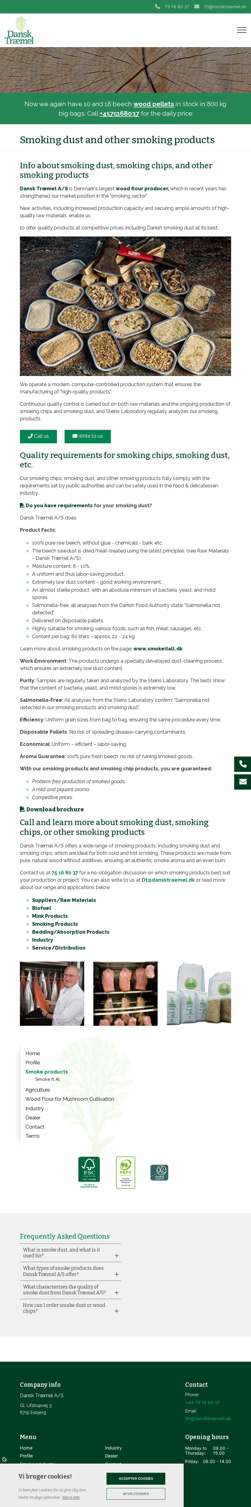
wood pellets (153, 104)
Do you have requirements (59, 505)
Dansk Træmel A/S (44, 189)
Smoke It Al (47, 1079)
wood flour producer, (142, 189)
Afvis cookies (136, 1494)
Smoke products (46, 1072)
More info (71, 1497)
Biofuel (41, 908)
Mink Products (50, 916)
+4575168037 (119, 113)
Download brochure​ (55, 809)
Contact (34, 1127)
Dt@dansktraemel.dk (225, 6)
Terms (32, 1136)
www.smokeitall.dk (157, 649)
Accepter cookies (136, 1478)
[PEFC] (125, 1172)
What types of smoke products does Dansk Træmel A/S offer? (63, 1271)
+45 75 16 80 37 (202, 1402)
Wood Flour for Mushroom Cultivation (69, 1099)
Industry (42, 940)
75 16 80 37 (177, 6)
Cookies (5, 1459)
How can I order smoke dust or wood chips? (64, 1308)
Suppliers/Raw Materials (64, 900)
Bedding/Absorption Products (71, 932)
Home (32, 1053)
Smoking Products (55, 924)
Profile (32, 1062)
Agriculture (37, 1090)
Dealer (32, 1117)
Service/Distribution (58, 948)
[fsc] (88, 1173)
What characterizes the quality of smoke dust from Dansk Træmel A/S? (64, 1290)
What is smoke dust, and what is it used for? (61, 1253)
